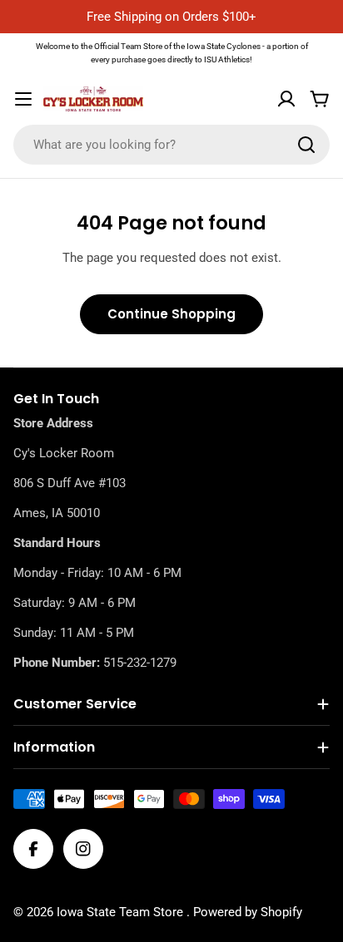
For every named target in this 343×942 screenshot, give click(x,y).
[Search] (306, 145)
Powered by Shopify (247, 912)
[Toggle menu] (23, 99)
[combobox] (171, 145)
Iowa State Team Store (121, 912)
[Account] (286, 99)
